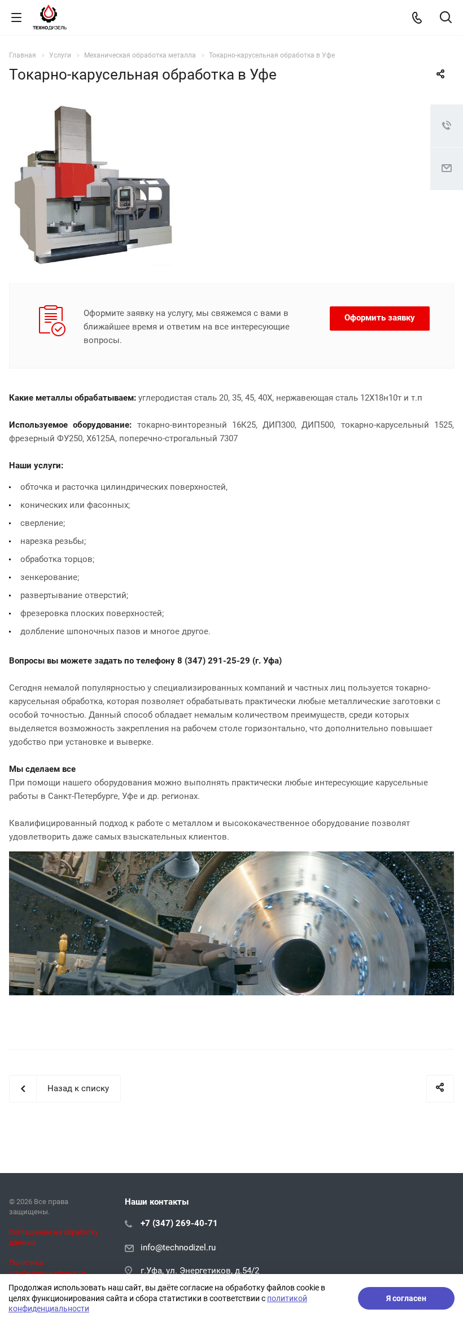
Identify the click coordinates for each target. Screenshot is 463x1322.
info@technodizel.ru (178, 1247)
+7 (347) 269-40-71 (179, 1223)
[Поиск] (446, 18)
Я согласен (406, 1298)
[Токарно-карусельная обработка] (93, 111)
